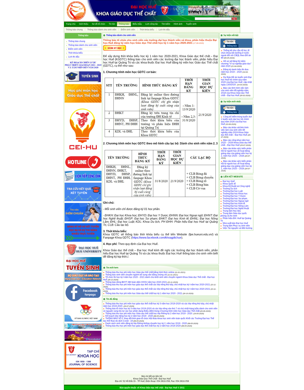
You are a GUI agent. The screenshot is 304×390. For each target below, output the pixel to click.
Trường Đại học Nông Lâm (235, 206)
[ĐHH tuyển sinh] (83, 271)
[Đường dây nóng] (83, 169)
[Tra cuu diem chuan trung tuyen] (83, 221)
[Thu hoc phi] (83, 103)
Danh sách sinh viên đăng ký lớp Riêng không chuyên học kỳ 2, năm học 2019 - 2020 (146, 323)
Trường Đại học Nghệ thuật (236, 208)
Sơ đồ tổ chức (98, 24)
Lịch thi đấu (164, 29)
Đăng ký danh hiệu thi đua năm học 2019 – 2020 (234, 70)
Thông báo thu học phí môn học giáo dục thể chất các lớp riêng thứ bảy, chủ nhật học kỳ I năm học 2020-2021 (157, 284)
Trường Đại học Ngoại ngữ (236, 201)
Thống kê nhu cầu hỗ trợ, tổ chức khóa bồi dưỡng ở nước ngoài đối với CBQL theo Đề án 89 (236, 54)
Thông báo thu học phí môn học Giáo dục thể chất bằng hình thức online (139, 272)
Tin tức (112, 24)
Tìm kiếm (166, 24)
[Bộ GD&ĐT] (83, 282)
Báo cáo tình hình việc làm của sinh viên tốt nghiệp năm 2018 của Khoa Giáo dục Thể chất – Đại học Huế (235, 92)
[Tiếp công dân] (83, 181)
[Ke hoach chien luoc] (83, 69)
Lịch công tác (151, 24)
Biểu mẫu (137, 24)
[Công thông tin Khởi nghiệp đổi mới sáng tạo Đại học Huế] (83, 154)
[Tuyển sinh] (83, 82)
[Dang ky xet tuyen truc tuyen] (83, 242)
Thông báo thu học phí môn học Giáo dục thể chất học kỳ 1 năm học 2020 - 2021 (143, 293)
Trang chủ (70, 24)
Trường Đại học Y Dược (234, 196)
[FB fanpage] (83, 302)
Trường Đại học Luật (233, 191)
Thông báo (124, 24)
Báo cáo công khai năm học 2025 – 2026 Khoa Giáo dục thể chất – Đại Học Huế (236, 142)
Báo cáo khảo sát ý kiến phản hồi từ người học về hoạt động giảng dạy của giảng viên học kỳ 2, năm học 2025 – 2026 (236, 152)
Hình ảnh (178, 24)
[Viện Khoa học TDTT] (83, 329)
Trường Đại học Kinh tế (234, 203)
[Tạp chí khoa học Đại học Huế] (83, 369)
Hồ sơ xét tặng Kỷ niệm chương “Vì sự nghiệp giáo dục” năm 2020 (236, 63)
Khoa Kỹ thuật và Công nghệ (236, 186)
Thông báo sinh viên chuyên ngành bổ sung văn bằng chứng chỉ (136, 274)
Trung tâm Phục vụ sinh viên (236, 225)
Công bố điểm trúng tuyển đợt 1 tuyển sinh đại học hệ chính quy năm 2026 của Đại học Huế (236, 120)
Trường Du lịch (230, 188)
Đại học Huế (229, 181)
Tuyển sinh (191, 24)
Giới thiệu (83, 24)
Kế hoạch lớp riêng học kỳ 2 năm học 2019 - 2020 (129, 316)
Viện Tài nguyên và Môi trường (237, 228)
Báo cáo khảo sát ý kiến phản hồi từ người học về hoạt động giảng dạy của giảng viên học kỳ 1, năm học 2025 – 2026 (236, 165)
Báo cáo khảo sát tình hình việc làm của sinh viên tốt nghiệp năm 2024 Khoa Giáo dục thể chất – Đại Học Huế (235, 131)
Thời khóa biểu (147, 29)
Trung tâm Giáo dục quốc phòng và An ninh (233, 214)
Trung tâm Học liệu (232, 211)
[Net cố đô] (83, 341)
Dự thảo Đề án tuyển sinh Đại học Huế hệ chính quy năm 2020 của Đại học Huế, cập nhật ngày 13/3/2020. (236, 81)
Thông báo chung (74, 29)
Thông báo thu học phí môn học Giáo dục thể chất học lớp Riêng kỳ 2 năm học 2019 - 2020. (149, 313)
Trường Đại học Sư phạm (235, 198)
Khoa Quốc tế (229, 183)
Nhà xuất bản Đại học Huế (235, 223)
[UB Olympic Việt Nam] (83, 322)
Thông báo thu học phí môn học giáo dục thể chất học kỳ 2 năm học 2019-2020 (143, 326)
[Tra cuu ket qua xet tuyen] (83, 201)
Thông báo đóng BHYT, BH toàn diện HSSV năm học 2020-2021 (136, 282)
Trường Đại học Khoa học (235, 193)
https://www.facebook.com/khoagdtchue (156, 237)
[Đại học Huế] (83, 255)
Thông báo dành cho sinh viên (101, 29)
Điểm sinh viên (128, 29)
